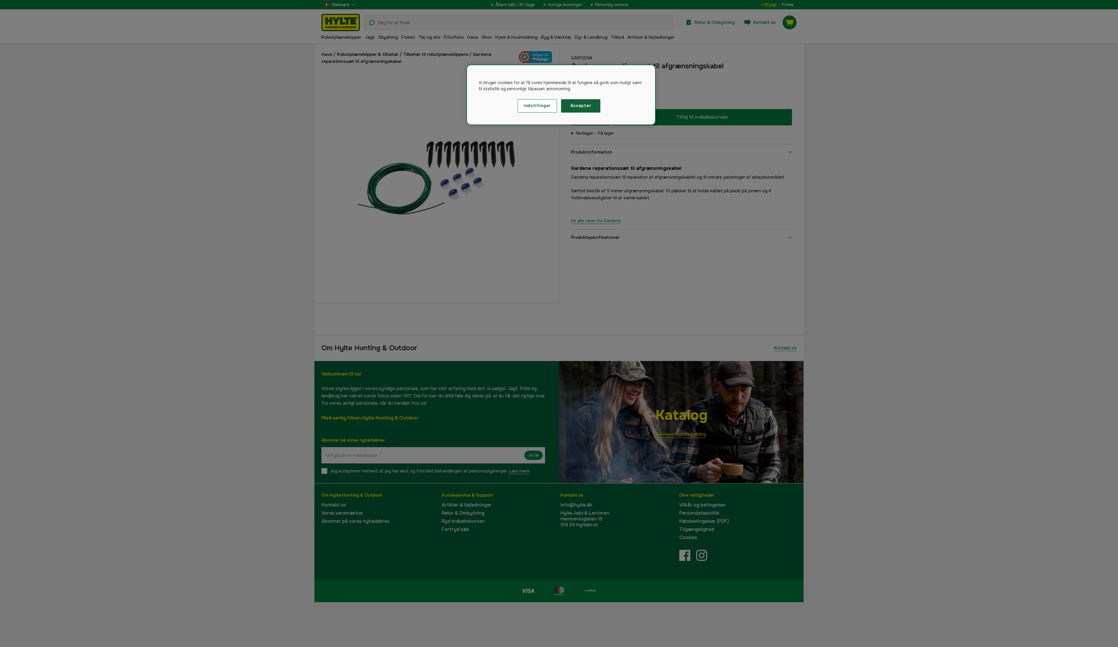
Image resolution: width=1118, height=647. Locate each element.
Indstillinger (537, 105)
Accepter (580, 105)
